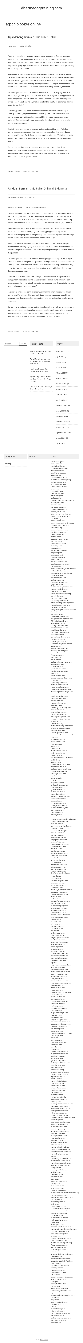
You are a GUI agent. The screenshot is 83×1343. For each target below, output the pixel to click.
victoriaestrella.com (58, 999)
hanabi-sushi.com (57, 1174)
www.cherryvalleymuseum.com (62, 587)
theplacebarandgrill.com (59, 1013)
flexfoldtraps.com (57, 1120)
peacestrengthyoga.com (59, 1115)
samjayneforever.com (58, 1247)
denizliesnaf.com (57, 1031)
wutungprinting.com (58, 951)
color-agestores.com (58, 774)
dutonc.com (55, 931)
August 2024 (60, 438)
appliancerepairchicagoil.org (60, 516)
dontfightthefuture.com (59, 628)
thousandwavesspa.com (59, 1001)
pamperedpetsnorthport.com (61, 678)
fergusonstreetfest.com (59, 1245)
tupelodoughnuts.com (59, 682)
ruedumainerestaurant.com (60, 874)
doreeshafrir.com (57, 887)
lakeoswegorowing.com (59, 1288)
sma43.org (54, 1156)
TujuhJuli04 (28, 46)
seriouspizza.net (56, 1040)
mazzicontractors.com (59, 1206)
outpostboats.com (57, 783)
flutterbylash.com (57, 1268)
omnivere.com (56, 489)
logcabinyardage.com (58, 1076)
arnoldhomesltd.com (58, 630)
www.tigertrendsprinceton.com (62, 1104)
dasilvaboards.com (57, 833)
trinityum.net (55, 1204)
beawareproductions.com (60, 892)
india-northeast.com (58, 623)
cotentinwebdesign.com (59, 589)
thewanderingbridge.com (59, 906)
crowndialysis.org (57, 723)
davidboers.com (56, 1079)
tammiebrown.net (57, 928)
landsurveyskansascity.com (60, 1131)
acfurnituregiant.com (58, 484)
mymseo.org (55, 1297)
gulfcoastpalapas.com (58, 1060)
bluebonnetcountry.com (59, 539)
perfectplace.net (56, 755)
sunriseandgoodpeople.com (60, 969)
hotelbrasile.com (57, 575)
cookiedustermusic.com (59, 981)
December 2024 (61, 416)
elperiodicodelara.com (58, 466)
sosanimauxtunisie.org (59, 550)
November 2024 (61, 422)
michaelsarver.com (57, 710)
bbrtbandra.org (56, 537)
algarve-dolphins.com (58, 944)
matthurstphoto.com (58, 1250)
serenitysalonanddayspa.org (61, 480)
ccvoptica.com (56, 1168)
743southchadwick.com (59, 621)
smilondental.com (57, 701)
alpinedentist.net (57, 555)
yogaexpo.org (56, 762)
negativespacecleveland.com (61, 965)
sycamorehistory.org (58, 1188)
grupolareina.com (57, 584)
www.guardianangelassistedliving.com (64, 1229)
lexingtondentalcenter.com (60, 719)
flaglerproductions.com (59, 840)
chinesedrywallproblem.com (60, 972)
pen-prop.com (56, 1101)
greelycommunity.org (58, 871)
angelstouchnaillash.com (59, 696)
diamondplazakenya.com (59, 1234)
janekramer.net (56, 919)
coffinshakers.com (57, 899)
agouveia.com (56, 1293)
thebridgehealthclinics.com (60, 1063)
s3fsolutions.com (57, 614)
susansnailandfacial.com (59, 1099)
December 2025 (61, 384)
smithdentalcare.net (58, 1316)
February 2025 (61, 405)
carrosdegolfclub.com (58, 607)
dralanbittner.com (57, 666)
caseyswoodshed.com (59, 1026)
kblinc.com (54, 673)
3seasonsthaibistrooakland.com (62, 758)
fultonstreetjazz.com (58, 578)
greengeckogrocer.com (59, 712)
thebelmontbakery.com (59, 509)
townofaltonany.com (58, 960)
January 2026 (60, 378)
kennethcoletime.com (58, 910)
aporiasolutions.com (58, 1056)
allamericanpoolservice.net (60, 728)
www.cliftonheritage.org (59, 1154)
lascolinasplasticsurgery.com (61, 1152)
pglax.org (54, 963)
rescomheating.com (58, 1309)
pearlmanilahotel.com (58, 543)
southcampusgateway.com (60, 564)
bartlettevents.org (57, 580)
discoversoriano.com (58, 803)
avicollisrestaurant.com (59, 1008)
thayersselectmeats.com (60, 1054)
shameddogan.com (58, 1067)
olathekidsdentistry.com (59, 685)
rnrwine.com (55, 1286)
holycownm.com (57, 990)
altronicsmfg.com (57, 496)
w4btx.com (55, 694)
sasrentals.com (56, 705)
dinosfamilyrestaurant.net (60, 600)
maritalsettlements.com (59, 953)
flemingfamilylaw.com (58, 1284)
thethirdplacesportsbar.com (60, 1209)
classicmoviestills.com (58, 799)
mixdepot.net (55, 1183)
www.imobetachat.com (59, 1081)
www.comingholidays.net (59, 808)
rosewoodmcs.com (58, 1186)
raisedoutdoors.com (58, 639)
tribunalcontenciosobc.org (60, 828)
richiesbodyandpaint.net (59, 468)
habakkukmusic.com (58, 1090)
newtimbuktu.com (57, 493)
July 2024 (59, 443)
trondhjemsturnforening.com (61, 1231)
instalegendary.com (58, 521)
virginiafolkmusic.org (58, 739)
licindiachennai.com (58, 471)
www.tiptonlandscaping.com (61, 1163)
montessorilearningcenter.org (61, 1243)
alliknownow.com (57, 824)
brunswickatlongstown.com (60, 915)
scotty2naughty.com (58, 885)
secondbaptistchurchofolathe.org (62, 1295)
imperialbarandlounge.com (60, 637)
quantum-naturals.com (59, 1240)
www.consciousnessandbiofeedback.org (65, 1193)
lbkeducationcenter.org (59, 751)
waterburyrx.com (57, 1015)
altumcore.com (56, 1045)
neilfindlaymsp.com (57, 1006)
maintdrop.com (56, 546)
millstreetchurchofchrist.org (60, 1259)
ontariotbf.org (56, 518)
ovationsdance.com (58, 742)
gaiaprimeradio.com (58, 926)
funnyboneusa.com (57, 979)
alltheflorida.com (57, 1252)
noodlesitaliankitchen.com (60, 525)
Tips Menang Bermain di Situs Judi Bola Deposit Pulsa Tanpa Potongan (40, 379)
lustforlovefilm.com (58, 860)
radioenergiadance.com (59, 557)
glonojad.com (56, 878)
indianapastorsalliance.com (60, 1022)
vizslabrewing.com (57, 664)
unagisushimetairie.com (59, 530)
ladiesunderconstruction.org (61, 594)
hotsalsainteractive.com (59, 477)
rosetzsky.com (56, 876)
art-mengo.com (56, 924)
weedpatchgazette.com (59, 671)
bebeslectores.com (57, 596)
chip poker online (33, 172)
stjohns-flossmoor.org (59, 976)
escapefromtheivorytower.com (62, 619)
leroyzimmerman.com (58, 1279)
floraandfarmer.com (58, 612)
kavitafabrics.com (57, 985)
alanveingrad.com (57, 947)
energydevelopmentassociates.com (63, 610)
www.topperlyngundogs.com (61, 1108)
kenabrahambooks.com (59, 853)
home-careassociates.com (60, 764)
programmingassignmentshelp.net (63, 500)
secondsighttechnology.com (61, 707)
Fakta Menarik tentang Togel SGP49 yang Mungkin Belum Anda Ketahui (40, 361)
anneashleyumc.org (58, 1129)
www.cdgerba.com (57, 1224)
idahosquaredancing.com (60, 651)
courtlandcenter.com (58, 1004)
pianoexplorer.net (57, 1199)
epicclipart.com (56, 541)
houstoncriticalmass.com (60, 817)
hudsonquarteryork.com (59, 1220)
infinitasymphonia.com (59, 865)
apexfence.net (56, 1322)
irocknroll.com (56, 646)
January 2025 (60, 411)
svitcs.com (54, 1038)
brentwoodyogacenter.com (60, 1161)
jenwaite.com (56, 1275)
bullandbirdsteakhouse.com (60, 1149)
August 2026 (60, 351)
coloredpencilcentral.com (60, 632)
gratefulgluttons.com (58, 789)
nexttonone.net (56, 1092)
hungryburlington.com (58, 912)
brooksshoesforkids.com (59, 1051)
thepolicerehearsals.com (59, 821)
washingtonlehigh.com (59, 1170)
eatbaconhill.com (57, 498)
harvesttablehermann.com (60, 605)
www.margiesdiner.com (59, 1142)
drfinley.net (55, 1281)
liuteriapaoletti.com (58, 967)
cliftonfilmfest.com (57, 635)
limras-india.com (56, 464)
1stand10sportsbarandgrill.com (62, 692)
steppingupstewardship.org (60, 1165)
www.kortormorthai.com (59, 1124)
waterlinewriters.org (58, 1065)
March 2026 (60, 367)
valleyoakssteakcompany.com (61, 1024)
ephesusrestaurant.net (59, 1211)
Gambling (17, 172)
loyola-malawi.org (57, 778)
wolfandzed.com (57, 1177)
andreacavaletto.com (58, 767)
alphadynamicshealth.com (60, 1265)
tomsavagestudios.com (59, 733)
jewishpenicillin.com (58, 730)
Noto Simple (44, 1340)
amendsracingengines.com (60, 1122)
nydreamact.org (56, 528)
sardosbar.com (56, 657)
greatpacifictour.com (58, 997)
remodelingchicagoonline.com (61, 1158)
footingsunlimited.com (59, 1136)
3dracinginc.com (56, 815)
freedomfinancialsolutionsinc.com (63, 1117)
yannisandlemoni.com (58, 669)
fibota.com (55, 1222)
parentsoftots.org (57, 1070)
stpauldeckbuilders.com (59, 1133)
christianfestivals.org (58, 940)
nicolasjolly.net (56, 862)
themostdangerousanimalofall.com (63, 819)
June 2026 (59, 362)
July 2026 (59, 357)
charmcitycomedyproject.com (61, 890)
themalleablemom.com (59, 908)
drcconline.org (56, 1010)
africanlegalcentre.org (58, 867)
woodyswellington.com (59, 1213)
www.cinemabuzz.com (59, 1181)
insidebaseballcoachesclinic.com (62, 1254)
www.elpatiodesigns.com (59, 1218)
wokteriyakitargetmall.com (60, 717)
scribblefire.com (56, 760)
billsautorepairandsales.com (61, 1238)
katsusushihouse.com (58, 869)
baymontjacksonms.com (59, 958)
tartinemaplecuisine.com (59, 917)
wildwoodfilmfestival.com (60, 571)
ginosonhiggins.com (58, 949)
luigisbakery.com (56, 1172)
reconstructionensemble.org (61, 983)
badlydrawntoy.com (58, 1086)
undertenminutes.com (59, 487)
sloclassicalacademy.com (60, 830)
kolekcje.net (55, 746)
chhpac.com (55, 1300)
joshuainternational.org (59, 1097)
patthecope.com (57, 1035)
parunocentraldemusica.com (61, 1227)
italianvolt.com (56, 660)
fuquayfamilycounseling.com (61, 1291)
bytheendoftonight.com (59, 785)
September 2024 (61, 433)
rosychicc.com (56, 780)
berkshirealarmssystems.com (61, 662)
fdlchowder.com (56, 1145)
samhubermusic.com (58, 1320)
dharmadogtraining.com (41, 8)
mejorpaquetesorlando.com (61, 689)
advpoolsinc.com (57, 1017)
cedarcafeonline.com (58, 482)
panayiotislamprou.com (59, 562)
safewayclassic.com (58, 512)
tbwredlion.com (56, 1236)
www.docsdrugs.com (58, 1140)
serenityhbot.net (57, 1095)
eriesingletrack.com (58, 676)
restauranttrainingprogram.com (62, 726)
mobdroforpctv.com (58, 792)
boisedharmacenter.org (59, 771)
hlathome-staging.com (59, 714)
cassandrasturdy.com (58, 794)
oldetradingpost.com (58, 591)
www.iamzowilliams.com (59, 1195)
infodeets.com (56, 475)
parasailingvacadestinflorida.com (62, 1261)
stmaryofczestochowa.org (60, 901)
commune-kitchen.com (59, 856)
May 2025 (59, 389)
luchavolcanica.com (58, 988)
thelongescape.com (58, 933)
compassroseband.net (59, 1042)
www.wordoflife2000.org (59, 648)
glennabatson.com (57, 835)
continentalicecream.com (60, 844)
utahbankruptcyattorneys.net (61, 644)
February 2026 (61, 373)
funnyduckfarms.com (58, 1272)
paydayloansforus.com (59, 507)
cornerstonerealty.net (58, 1190)
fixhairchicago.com (57, 1029)
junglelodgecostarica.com (60, 938)
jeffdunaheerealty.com (59, 1113)
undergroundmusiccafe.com (61, 1318)
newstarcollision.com (58, 703)
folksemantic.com (57, 655)
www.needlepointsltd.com (60, 1147)
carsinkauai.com (56, 1256)
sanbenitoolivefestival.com (60, 796)
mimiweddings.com (58, 1311)
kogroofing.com (56, 553)
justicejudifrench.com (58, 903)
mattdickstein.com (57, 1083)
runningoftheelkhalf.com (59, 1111)
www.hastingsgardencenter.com (62, 1197)
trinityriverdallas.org (58, 753)
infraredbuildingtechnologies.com (62, 603)
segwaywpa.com (57, 1058)
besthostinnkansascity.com (60, 1313)
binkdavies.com (56, 849)
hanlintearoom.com (58, 1270)
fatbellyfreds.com (57, 1215)
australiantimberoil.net (59, 598)
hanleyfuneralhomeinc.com (60, 687)
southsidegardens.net (58, 1202)
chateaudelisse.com (58, 566)
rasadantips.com (57, 491)
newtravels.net (56, 505)
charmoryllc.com (57, 812)
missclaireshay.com (58, 462)
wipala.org (54, 776)
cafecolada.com (56, 801)
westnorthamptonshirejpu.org (61, 573)
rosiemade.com (56, 680)
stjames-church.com (58, 883)
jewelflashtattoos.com (59, 532)
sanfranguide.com (57, 810)
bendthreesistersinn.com (59, 974)
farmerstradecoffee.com (59, 1074)
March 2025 (60, 400)
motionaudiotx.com (58, 1304)
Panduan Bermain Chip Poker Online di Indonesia (37, 188)
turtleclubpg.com (57, 994)
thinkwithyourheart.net (59, 641)
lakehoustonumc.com (58, 1088)
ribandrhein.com (56, 744)
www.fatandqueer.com (59, 1127)
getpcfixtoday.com (57, 534)
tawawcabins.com (57, 653)
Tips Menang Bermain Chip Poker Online (32, 37)
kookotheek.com (57, 559)
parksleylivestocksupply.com (61, 769)
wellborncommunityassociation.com (64, 569)
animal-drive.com (57, 1047)
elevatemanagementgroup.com (62, 1277)
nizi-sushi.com (56, 922)
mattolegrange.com (58, 935)
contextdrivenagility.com (59, 894)
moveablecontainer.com (59, 582)
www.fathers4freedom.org (60, 1106)
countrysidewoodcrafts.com (61, 514)
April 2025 (59, 395)
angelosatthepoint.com (59, 1020)
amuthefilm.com (57, 858)
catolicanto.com (56, 748)
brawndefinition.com (58, 842)
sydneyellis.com (56, 721)
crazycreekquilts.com (58, 846)
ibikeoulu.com (56, 897)
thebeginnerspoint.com (59, 805)
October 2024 (60, 427)
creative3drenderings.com (60, 1072)
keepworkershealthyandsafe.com (62, 523)
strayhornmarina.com (58, 837)
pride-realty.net (56, 1263)
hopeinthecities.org (58, 787)
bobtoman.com (56, 548)
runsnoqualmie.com (58, 1138)
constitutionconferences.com (61, 1033)
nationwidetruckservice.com (61, 992)
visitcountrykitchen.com (59, 942)
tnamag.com (55, 1049)
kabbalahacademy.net (58, 698)
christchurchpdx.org (58, 851)
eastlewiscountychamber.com (61, 826)
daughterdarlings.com (58, 473)
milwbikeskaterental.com (60, 956)
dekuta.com (55, 1179)
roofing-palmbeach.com (59, 625)
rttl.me (53, 1306)
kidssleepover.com (57, 502)
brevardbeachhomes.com (60, 616)
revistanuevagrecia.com (59, 881)
